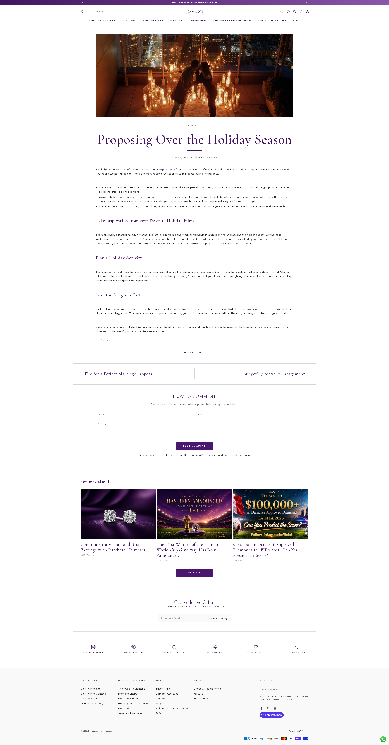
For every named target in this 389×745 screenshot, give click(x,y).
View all (194, 573)
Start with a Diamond (93, 693)
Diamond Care (126, 708)
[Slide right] (305, 2)
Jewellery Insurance (130, 713)
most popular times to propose (153, 169)
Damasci (91, 731)
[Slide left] (83, 2)
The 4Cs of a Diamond (131, 688)
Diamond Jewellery (92, 703)
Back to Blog (196, 353)
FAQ (158, 713)
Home (190, 125)
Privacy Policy (209, 455)
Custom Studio (89, 698)
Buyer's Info (163, 688)
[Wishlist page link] (281, 11)
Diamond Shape (127, 693)
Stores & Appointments (208, 688)
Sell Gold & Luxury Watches (172, 708)
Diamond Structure (129, 698)
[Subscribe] (306, 689)
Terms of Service (234, 455)
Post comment (194, 446)
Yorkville (198, 693)
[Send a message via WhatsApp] (383, 739)
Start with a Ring (91, 688)
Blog (197, 125)
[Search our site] (288, 12)
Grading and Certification (133, 703)
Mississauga (201, 698)
